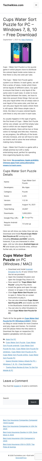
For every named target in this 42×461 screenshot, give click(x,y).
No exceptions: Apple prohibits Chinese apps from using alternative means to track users (21, 162)
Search (6, 398)
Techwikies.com (13, 5)
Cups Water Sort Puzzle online (15, 355)
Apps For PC (11, 339)
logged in (17, 386)
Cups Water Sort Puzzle (15, 342)
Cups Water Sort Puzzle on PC (23, 352)
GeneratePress (21, 458)
